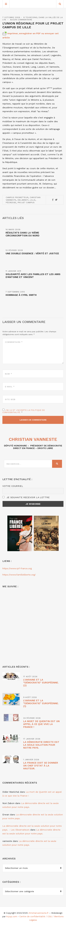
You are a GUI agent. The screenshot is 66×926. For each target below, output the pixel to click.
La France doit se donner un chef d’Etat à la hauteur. (40, 765)
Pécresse (11, 202)
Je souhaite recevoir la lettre (28, 497)
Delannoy (23, 200)
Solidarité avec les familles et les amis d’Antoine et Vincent (33, 276)
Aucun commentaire (21, 20)
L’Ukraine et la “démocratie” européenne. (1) (41, 703)
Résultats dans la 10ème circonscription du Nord (22, 234)
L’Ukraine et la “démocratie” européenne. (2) (41, 682)
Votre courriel (12, 486)
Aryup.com (11, 916)
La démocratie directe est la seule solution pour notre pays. (41, 745)
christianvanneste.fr (38, 913)
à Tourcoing (30, 17)
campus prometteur (17, 197)
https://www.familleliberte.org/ (19, 574)
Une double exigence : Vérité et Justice (32, 253)
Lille (32, 200)
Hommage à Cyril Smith (21, 295)
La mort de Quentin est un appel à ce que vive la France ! (41, 724)
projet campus (26, 202)
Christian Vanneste (33, 439)
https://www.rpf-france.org (17, 568)
